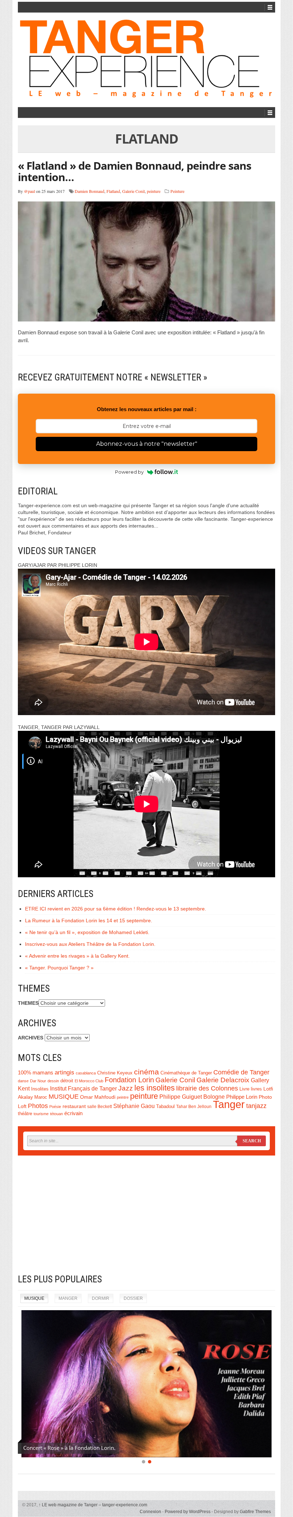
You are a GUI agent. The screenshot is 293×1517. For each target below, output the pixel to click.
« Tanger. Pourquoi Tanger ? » (59, 967)
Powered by (129, 472)
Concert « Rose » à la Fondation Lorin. (69, 1447)
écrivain (73, 1113)
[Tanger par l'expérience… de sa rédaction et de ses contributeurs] (146, 58)
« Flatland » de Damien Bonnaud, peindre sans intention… (134, 171)
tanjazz (256, 1105)
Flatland (113, 191)
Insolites (40, 1089)
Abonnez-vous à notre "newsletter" (146, 443)
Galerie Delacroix (223, 1080)
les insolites (154, 1087)
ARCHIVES (30, 1038)
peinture (153, 191)
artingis (64, 1072)
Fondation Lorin (129, 1080)
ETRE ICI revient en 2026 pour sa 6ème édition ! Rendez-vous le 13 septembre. (115, 909)
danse (23, 1081)
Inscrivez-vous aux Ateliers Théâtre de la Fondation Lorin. (90, 944)
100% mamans (35, 1072)
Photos (38, 1105)
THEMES (28, 1003)
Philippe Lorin (241, 1097)
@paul (29, 191)
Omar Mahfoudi (97, 1097)
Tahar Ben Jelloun (194, 1106)
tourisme (41, 1114)
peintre (123, 1097)
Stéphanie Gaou (134, 1106)
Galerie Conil (133, 191)
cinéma (146, 1072)
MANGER (68, 1298)
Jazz (125, 1088)
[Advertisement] (146, 1214)
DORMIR (100, 1298)
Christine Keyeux (115, 1073)
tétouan (56, 1114)
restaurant (74, 1106)
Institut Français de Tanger (83, 1088)
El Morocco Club (89, 1081)
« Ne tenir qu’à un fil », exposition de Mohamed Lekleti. (87, 932)
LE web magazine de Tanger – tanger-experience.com (93, 1504)
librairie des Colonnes (207, 1088)
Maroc (40, 1097)
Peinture (177, 191)
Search (252, 1140)
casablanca (86, 1073)
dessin (53, 1081)
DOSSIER (133, 1298)
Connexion (150, 1511)
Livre (244, 1089)
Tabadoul (165, 1106)
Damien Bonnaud (89, 191)
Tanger (229, 1104)
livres (256, 1089)
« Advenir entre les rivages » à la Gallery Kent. (77, 956)
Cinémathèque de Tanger (186, 1073)
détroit (66, 1080)
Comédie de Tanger (241, 1072)
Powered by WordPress (187, 1511)
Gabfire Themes (255, 1511)
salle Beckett (99, 1106)
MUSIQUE (64, 1096)
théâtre (25, 1113)
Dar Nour (38, 1081)
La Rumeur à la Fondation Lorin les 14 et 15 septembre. (88, 920)
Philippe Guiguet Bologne (192, 1096)
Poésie (55, 1106)
